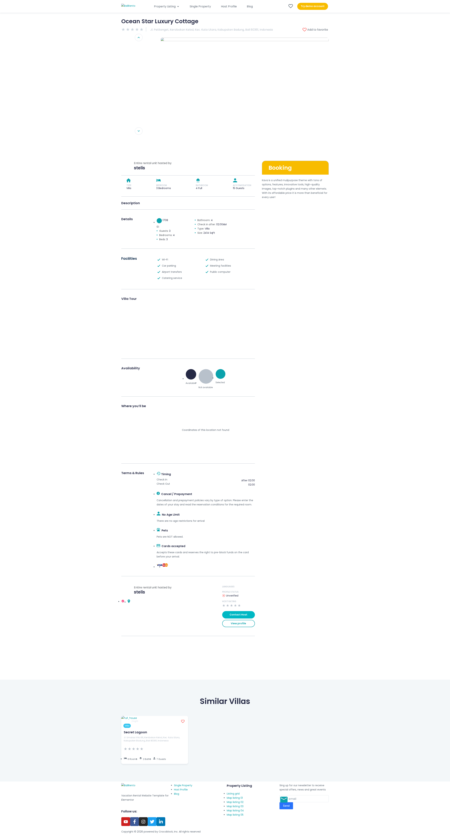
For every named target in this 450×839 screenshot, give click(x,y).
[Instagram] (143, 821)
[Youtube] (125, 821)
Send (286, 805)
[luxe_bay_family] (245, 95)
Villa (127, 725)
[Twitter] (152, 821)
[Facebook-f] (134, 821)
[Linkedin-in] (160, 821)
